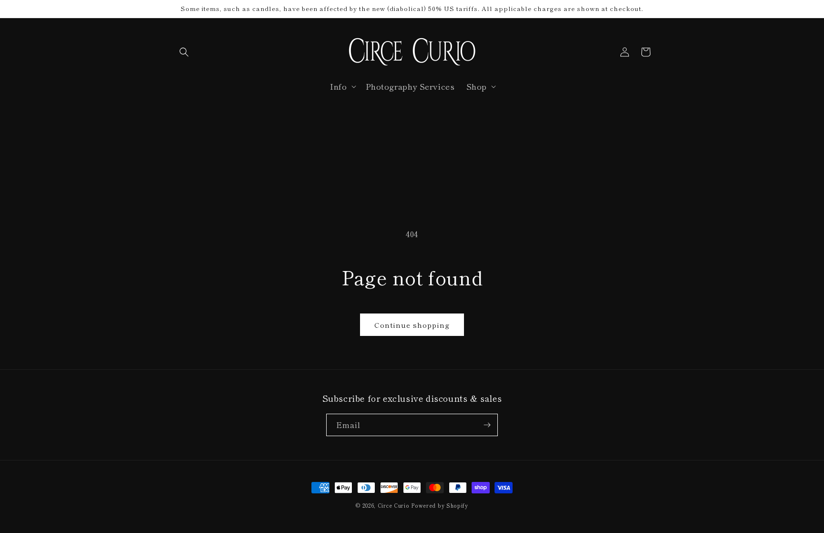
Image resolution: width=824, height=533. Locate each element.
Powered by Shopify (439, 505)
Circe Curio (394, 505)
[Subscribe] (486, 425)
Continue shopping (412, 325)
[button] (184, 52)
